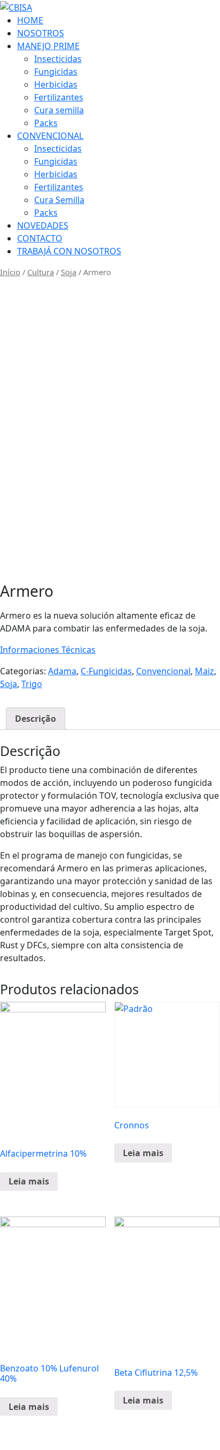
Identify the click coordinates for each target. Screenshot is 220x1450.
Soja (68, 272)
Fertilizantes (58, 97)
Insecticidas (58, 59)
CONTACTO (39, 238)
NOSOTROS (40, 33)
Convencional (163, 671)
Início (10, 272)
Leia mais (29, 1181)
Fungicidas (55, 71)
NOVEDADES (42, 225)
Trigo (31, 684)
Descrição (35, 718)
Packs (46, 123)
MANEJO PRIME (48, 46)
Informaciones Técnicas (48, 650)
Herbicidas (55, 84)
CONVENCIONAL (50, 136)
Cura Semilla (59, 200)
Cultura (40, 272)
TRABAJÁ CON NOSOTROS (69, 251)
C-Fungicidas (106, 671)
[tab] (35, 718)
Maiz (204, 671)
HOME (30, 20)
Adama (62, 671)
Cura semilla (59, 110)
